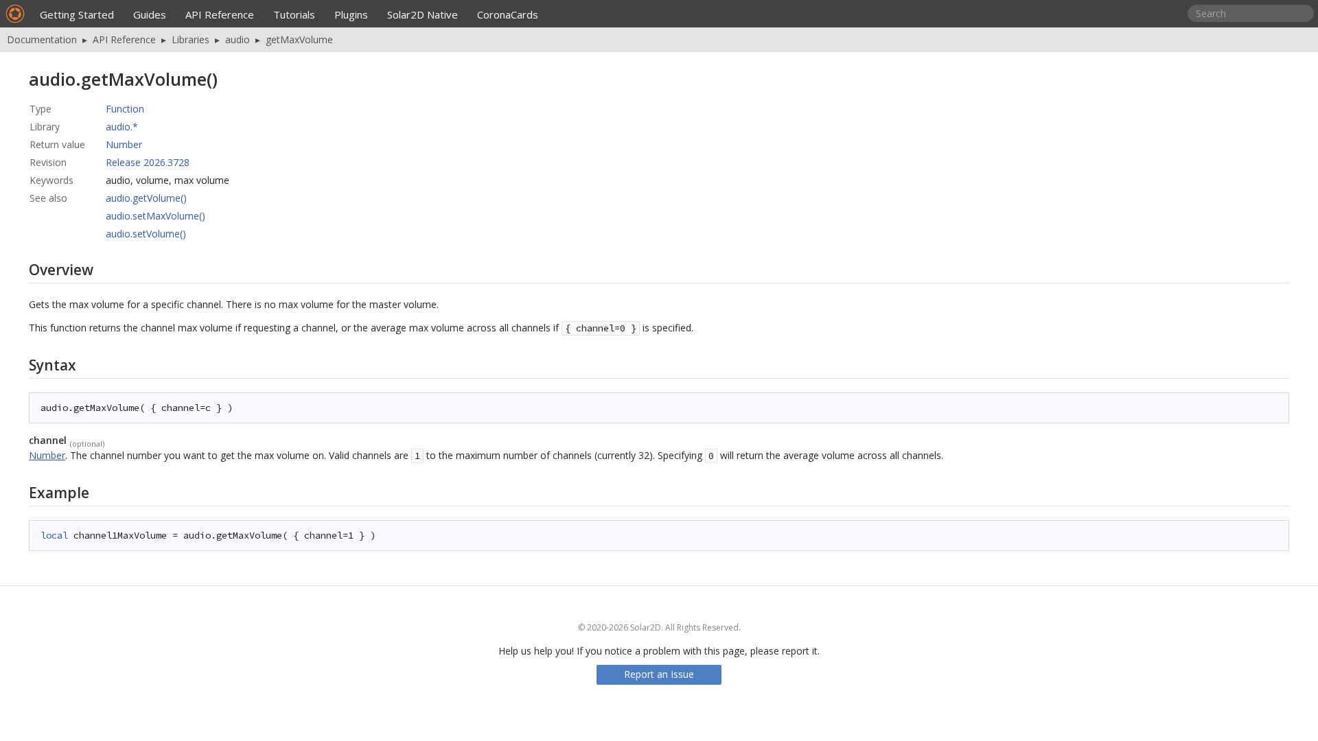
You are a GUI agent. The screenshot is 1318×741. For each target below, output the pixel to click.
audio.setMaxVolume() (155, 215)
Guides (149, 14)
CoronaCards (507, 14)
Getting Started (77, 14)
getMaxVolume (299, 39)
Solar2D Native (422, 14)
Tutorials (294, 14)
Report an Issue (659, 674)
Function (125, 108)
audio (237, 39)
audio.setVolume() (146, 233)
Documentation (42, 39)
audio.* (122, 126)
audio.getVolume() (146, 197)
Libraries (190, 39)
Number (124, 144)
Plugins (351, 14)
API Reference (219, 14)
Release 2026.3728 (147, 162)
